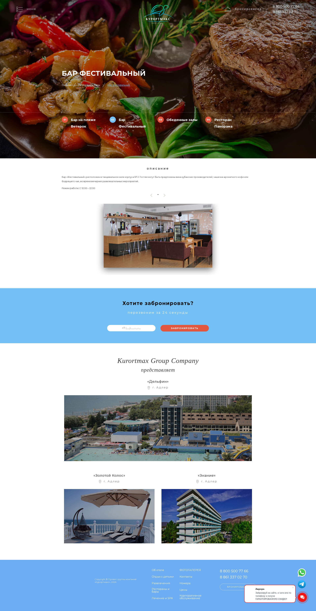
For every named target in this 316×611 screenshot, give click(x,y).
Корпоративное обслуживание (190, 597)
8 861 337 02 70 (285, 12)
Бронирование (248, 9)
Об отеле (158, 570)
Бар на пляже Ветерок (83, 123)
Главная (66, 85)
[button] (158, 194)
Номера (185, 583)
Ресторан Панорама (223, 123)
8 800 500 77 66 (286, 6)
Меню (31, 9)
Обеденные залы (182, 120)
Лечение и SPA (162, 598)
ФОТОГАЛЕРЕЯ (190, 570)
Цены (183, 590)
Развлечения (161, 583)
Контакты (186, 576)
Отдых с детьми (163, 576)
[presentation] (151, 195)
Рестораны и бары (89, 85)
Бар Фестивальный (132, 123)
